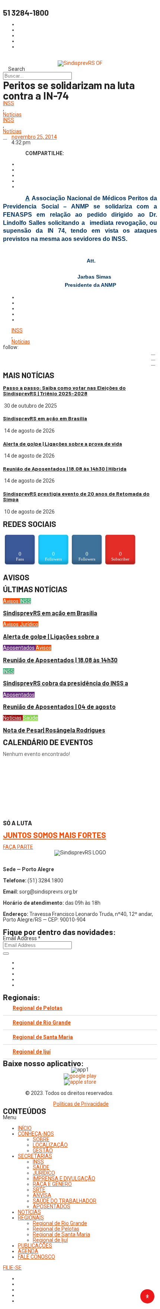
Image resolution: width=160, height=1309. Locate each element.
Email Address (22, 938)
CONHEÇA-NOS (36, 1134)
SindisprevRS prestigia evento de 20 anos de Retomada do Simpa (76, 496)
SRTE (39, 1190)
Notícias (12, 114)
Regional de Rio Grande (42, 1023)
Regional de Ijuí (32, 1052)
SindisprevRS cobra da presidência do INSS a (65, 683)
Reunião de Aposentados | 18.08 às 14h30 (60, 659)
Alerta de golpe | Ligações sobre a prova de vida (62, 443)
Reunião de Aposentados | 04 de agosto (59, 706)
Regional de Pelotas (38, 1008)
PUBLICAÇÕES (35, 1246)
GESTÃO (43, 1150)
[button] (80, 1117)
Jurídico (29, 624)
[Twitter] (20, 974)
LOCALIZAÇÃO (50, 1145)
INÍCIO (25, 1128)
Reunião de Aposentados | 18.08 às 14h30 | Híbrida (65, 468)
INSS (8, 103)
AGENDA (28, 1251)
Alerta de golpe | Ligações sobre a (51, 636)
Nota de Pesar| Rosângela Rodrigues (54, 730)
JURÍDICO (44, 1173)
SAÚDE (41, 1167)
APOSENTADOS (51, 1206)
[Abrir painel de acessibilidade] (147, 1296)
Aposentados (19, 648)
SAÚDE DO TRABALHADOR (64, 1201)
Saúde (30, 718)
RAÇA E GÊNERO (52, 1184)
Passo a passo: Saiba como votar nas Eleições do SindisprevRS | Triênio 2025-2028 (64, 390)
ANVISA (42, 1195)
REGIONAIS (31, 1218)
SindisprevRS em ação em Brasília (45, 418)
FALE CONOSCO (36, 1257)
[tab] (80, 1008)
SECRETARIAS (35, 1156)
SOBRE (41, 1139)
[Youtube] (20, 979)
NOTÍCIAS (29, 1212)
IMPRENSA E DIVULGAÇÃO (64, 1178)
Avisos (11, 601)
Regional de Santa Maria (43, 1037)
